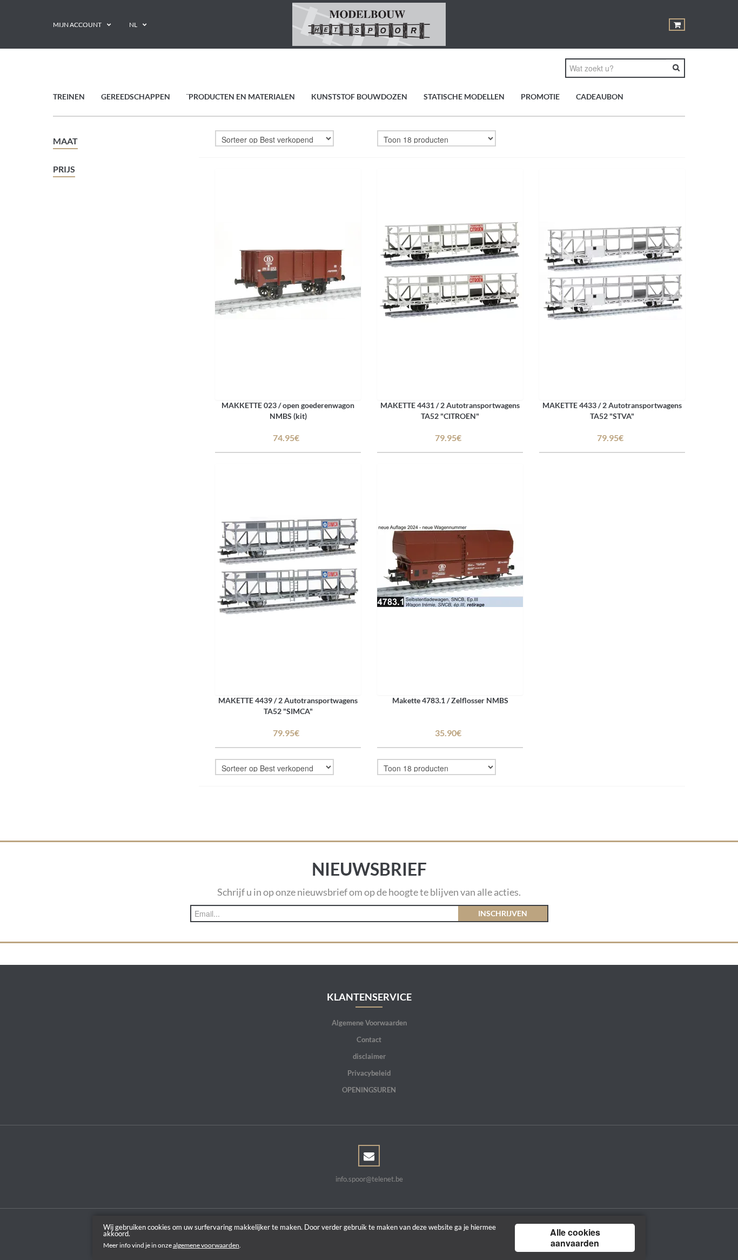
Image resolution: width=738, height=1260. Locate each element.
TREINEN (69, 96)
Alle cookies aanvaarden (575, 1237)
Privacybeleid (369, 1073)
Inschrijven (502, 913)
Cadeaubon (599, 96)
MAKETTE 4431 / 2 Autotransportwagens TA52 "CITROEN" (450, 411)
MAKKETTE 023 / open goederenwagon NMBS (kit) (288, 411)
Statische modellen (464, 96)
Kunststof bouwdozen (359, 96)
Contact (369, 1039)
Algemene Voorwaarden (369, 1022)
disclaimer (369, 1056)
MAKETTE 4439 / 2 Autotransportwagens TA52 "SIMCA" (288, 706)
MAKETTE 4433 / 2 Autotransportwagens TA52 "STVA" (612, 411)
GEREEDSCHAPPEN (135, 96)
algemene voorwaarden (206, 1245)
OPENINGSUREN (369, 1089)
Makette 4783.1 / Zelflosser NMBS (450, 700)
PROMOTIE (540, 96)
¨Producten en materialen (240, 96)
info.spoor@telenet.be (369, 1179)
